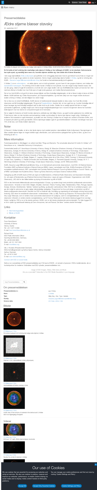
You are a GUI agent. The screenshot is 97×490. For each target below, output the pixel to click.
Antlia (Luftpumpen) (27, 76)
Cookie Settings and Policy (71, 486)
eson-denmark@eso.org (17, 256)
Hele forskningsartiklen (16, 211)
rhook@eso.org (14, 244)
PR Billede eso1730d (10, 410)
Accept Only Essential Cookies (44, 486)
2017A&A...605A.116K (55, 301)
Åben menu (8, 7)
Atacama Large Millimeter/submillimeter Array (25, 80)
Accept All (22, 486)
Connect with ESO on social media (15, 260)
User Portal (82, 2)
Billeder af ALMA (14, 213)
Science (74, 2)
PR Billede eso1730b (10, 358)
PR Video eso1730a (10, 437)
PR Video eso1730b (10, 455)
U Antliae (73, 78)
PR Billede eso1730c (10, 383)
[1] (11, 83)
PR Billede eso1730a (10, 331)
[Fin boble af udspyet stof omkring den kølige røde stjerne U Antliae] (48, 48)
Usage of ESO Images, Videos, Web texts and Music (48, 270)
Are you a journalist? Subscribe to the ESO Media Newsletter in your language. (49, 272)
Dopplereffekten (47, 103)
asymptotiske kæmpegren (12, 86)
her (16, 135)
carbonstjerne (20, 83)
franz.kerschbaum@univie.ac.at (19, 230)
